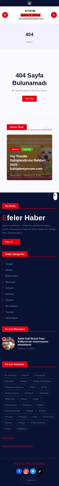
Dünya (15, 149)
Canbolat (40, 375)
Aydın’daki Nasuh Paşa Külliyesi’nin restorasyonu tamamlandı (33, 341)
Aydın (26, 375)
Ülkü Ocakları (38, 422)
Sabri (41, 405)
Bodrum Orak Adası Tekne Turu (17, 446)
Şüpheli (21, 428)
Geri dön (29, 98)
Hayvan (30, 393)
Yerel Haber (12, 318)
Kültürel (10, 294)
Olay (36, 399)
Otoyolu (28, 405)
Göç (33, 387)
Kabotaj (44, 393)
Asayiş (9, 264)
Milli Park (10, 399)
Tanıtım (27, 149)
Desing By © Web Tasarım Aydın (29, 463)
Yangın (23, 417)
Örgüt (22, 422)
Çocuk (9, 422)
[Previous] (45, 127)
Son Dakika (11, 306)
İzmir (8, 428)
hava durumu (12, 393)
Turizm (9, 417)
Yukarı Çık (31, 480)
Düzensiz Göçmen (15, 387)
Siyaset (9, 300)
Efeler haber (12, 276)
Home (29, 42)
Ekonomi (10, 282)
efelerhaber (15, 175)
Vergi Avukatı (8, 437)
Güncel (9, 288)
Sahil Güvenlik (13, 411)
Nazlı (24, 399)
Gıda (44, 387)
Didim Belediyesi (42, 381)
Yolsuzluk (48, 417)
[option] (29, 157)
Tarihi (43, 411)
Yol (35, 417)
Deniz (24, 381)
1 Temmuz (11, 375)
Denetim (10, 381)
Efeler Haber (23, 218)
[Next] (50, 127)
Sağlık (30, 411)
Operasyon (11, 405)
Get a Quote (11, 242)
